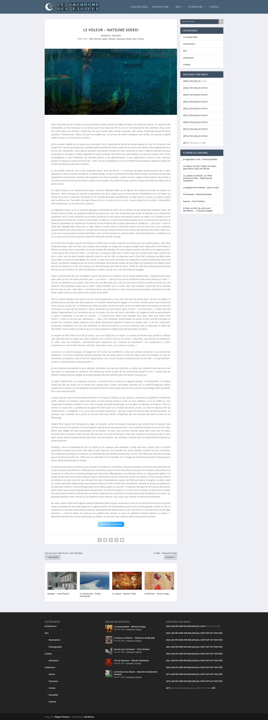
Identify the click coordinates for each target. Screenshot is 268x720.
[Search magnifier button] (221, 21)
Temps (141, 38)
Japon (105, 38)
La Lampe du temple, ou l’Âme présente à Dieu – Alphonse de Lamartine (197, 178)
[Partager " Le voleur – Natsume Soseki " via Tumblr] (111, 540)
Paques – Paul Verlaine (194, 201)
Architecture (160, 7)
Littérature (195, 7)
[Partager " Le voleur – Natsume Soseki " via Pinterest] (116, 540)
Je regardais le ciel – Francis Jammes (200, 159)
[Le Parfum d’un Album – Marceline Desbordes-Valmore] (108, 673)
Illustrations (54, 640)
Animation (54, 660)
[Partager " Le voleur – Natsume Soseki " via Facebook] (99, 540)
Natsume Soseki (124, 38)
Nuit (135, 38)
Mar (181, 626)
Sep (208, 633)
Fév (176, 626)
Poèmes (52, 701)
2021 (185, 115)
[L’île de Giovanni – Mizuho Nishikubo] (108, 662)
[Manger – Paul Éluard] (62, 581)
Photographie (55, 646)
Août (203, 626)
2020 (185, 122)
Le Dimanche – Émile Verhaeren (90, 594)
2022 (185, 108)
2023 (185, 101)
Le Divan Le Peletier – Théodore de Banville (134, 638)
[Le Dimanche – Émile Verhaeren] (94, 581)
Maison (112, 38)
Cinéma (214, 7)
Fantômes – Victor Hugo (157, 593)
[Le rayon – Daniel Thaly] (127, 581)
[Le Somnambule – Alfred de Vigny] (108, 628)
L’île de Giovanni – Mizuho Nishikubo (131, 660)
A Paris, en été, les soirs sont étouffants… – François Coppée (198, 209)
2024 (185, 94)
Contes (52, 688)
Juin (194, 626)
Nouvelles (116, 35)
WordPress (89, 717)
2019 (185, 129)
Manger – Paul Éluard (58, 593)
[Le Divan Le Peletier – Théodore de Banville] (108, 639)
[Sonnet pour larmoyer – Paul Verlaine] (108, 651)
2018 (185, 136)
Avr (185, 626)
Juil (198, 626)
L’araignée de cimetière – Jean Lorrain (201, 187)
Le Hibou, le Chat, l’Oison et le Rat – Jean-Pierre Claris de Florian (200, 167)
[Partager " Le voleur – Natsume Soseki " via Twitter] (105, 540)
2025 (185, 88)
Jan (173, 626)
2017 (185, 142)
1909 (91, 38)
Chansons (53, 681)
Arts (178, 7)
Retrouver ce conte (111, 524)
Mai (189, 626)
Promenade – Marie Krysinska (197, 194)
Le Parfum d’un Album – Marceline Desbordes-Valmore (136, 673)
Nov (216, 633)
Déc (221, 633)
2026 (185, 81)
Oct (212, 633)
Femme (97, 38)
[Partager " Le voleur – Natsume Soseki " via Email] (122, 540)
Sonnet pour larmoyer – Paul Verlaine (132, 649)
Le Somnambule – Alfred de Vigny (130, 626)
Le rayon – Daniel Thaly (124, 593)
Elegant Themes (62, 717)
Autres (52, 674)
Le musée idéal (139, 7)
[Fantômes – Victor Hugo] (159, 581)
